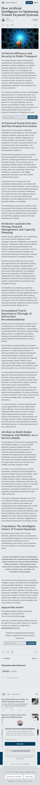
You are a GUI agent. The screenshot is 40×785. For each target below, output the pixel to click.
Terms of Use (29, 755)
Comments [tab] (6, 671)
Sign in (36, 2)
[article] (20, 705)
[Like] (3, 25)
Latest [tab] (8, 694)
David (7, 19)
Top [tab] (4, 694)
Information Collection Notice (23, 757)
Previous (7, 658)
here (23, 616)
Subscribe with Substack (21, 751)
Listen (36, 20)
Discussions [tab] (15, 694)
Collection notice (30, 772)
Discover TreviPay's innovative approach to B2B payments (13, 716)
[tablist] (9, 671)
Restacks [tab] (13, 671)
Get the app (29, 776)
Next (33, 658)
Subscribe (29, 2)
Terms (22, 772)
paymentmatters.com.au (10, 628)
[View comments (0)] (8, 25)
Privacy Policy (20, 759)
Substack (11, 781)
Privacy (16, 772)
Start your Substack (15, 776)
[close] (34, 720)
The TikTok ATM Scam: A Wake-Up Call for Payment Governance (14, 700)
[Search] (37, 694)
